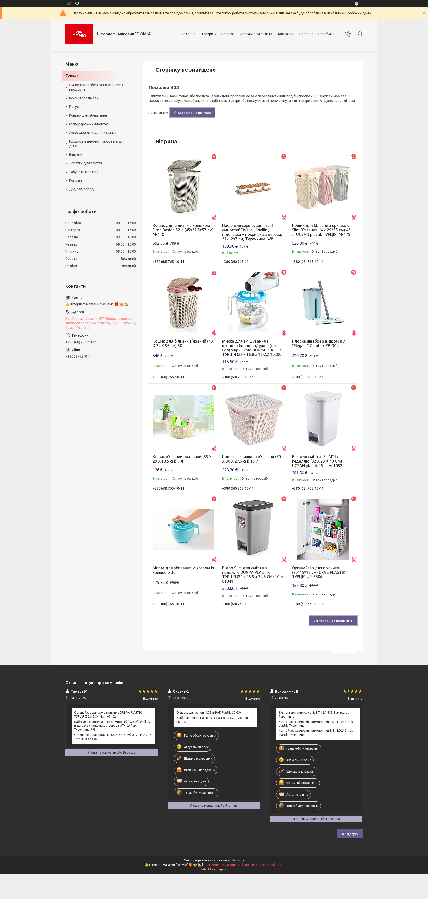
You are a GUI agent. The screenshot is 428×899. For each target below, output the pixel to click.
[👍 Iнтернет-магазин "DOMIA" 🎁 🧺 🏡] (79, 34)
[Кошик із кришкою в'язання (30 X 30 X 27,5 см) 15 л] (253, 418)
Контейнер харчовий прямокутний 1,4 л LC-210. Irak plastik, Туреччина (316, 732)
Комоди (75, 180)
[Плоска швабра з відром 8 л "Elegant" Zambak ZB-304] (323, 303)
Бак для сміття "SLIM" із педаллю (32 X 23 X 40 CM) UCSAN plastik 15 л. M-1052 (317, 461)
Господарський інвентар (89, 124)
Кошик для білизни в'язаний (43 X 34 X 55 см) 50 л (183, 343)
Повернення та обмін (316, 34)
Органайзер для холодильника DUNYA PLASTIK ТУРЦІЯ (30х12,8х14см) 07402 (108, 714)
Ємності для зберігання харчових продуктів (96, 87)
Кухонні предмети (84, 98)
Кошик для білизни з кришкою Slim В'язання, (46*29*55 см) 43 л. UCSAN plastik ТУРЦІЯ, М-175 (321, 230)
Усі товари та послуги (331, 620)
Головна (188, 34)
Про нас (227, 34)
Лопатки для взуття (85, 163)
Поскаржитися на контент (223, 864)
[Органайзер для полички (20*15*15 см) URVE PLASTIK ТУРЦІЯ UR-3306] (323, 529)
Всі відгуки (350, 834)
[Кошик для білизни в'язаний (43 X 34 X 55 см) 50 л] (183, 303)
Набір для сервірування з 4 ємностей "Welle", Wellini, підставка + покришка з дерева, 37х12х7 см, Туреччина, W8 (252, 232)
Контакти (286, 34)
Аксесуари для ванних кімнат (93, 133)
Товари (207, 34)
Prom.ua (238, 860)
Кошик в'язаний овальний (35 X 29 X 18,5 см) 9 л (182, 458)
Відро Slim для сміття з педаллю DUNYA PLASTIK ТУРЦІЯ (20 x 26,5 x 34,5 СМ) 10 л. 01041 (253, 574)
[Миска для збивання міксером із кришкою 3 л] (183, 529)
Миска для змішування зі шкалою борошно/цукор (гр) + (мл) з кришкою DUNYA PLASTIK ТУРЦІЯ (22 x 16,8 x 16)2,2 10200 (252, 348)
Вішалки (75, 155)
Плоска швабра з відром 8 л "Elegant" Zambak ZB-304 (319, 343)
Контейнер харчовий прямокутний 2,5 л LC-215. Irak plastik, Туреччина (316, 723)
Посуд (74, 107)
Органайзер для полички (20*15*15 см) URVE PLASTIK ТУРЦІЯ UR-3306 (318, 572)
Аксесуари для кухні (194, 112)
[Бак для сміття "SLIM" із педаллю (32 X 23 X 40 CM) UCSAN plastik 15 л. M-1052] (323, 418)
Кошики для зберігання (88, 115)
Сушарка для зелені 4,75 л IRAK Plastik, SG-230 (209, 712)
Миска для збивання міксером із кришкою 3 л (183, 570)
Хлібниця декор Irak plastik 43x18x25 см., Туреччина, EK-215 (214, 719)
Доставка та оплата (256, 34)
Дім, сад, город (81, 189)
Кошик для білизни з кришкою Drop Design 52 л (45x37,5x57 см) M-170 (183, 230)
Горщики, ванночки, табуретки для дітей (97, 143)
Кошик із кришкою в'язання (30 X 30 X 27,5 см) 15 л (251, 458)
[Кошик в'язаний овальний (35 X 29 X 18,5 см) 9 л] (183, 418)
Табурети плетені (83, 172)
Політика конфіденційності (263, 864)
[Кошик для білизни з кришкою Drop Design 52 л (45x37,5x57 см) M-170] (183, 187)
